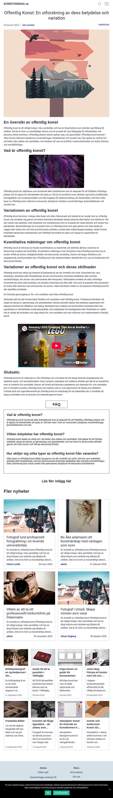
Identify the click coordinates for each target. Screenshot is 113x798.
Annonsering (76, 772)
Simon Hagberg (68, 636)
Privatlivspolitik (61, 793)
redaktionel (104, 24)
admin (64, 564)
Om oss (76, 776)
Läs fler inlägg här (56, 481)
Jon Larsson (28, 25)
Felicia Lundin (13, 564)
